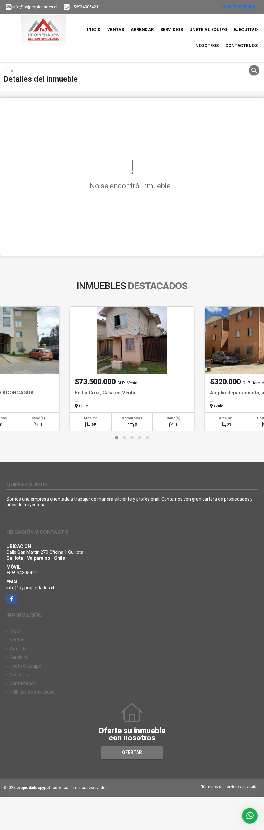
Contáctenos (241, 45)
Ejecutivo (246, 29)
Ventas (115, 29)
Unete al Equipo (208, 29)
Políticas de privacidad (32, 692)
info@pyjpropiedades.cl (30, 587)
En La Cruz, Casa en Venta (105, 392)
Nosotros (207, 45)
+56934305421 (84, 7)
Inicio (94, 29)
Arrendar (142, 29)
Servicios (171, 29)
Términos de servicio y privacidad (231, 787)
